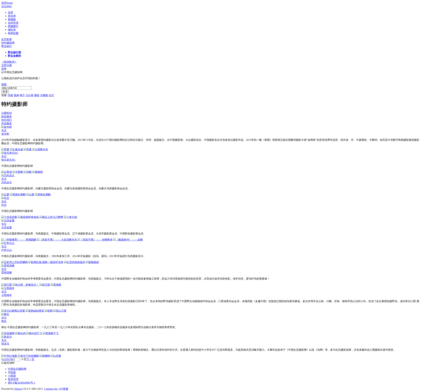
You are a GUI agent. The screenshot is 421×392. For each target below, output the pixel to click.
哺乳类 (12, 29)
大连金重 (6, 227)
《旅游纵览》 (9, 61)
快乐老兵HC (8, 159)
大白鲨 (30, 95)
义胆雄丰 (6, 295)
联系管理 (13, 379)
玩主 (4, 204)
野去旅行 (6, 46)
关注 (4, 130)
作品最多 (6, 123)
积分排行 (6, 120)
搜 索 (5, 91)
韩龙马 (5, 343)
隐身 (16, 95)
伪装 (10, 95)
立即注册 (6, 65)
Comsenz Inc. (51, 388)
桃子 (22, 95)
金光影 (5, 133)
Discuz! (18, 388)
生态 (51, 95)
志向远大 (6, 182)
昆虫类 (12, 15)
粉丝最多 (6, 116)
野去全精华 (14, 55)
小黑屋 (12, 375)
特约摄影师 (7, 42)
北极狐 (44, 95)
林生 (4, 321)
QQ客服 (63, 388)
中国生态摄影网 (17, 368)
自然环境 (13, 22)
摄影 (36, 95)
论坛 (6, 6)
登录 (4, 68)
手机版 (12, 372)
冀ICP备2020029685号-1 (21, 382)
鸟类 (10, 12)
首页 (7, 2)
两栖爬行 (13, 26)
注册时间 (6, 113)
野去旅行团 (14, 52)
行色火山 (6, 250)
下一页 (30, 359)
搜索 (4, 84)
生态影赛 (6, 39)
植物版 (12, 19)
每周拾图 (13, 33)
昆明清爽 (6, 272)
